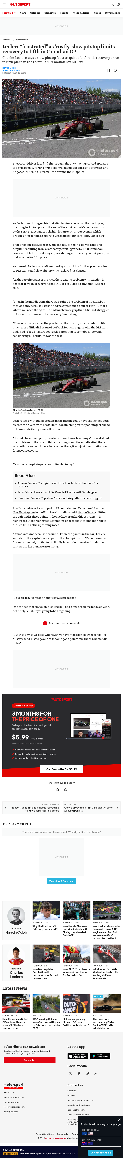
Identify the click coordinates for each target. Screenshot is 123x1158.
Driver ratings (112, 12)
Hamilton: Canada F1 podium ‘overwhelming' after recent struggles (60, 498)
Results (64, 12)
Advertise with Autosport (80, 1105)
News (23, 12)
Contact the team (76, 1110)
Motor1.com (9, 1092)
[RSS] (96, 1073)
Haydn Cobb (9, 68)
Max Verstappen (24, 512)
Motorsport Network (55, 1138)
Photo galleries (80, 12)
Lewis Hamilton (53, 425)
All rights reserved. (76, 1138)
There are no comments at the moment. (61, 832)
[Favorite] (109, 70)
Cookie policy (63, 1134)
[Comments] (116, 70)
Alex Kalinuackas (11, 70)
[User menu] (118, 4)
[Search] (112, 4)
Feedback (72, 1090)
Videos (97, 12)
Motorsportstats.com (14, 1107)
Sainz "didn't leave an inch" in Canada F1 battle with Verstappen (57, 492)
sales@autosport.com (78, 1114)
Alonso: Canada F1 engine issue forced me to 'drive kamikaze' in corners (58, 485)
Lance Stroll (98, 235)
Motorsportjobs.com (14, 1097)
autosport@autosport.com (81, 1100)
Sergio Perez (86, 512)
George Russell (41, 429)
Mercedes (19, 425)
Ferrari (23, 163)
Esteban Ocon (47, 172)
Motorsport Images (40, 413)
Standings (50, 12)
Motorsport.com (12, 1102)
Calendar (35, 12)
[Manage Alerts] (65, 790)
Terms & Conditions (45, 1134)
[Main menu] (4, 4)
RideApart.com (11, 1111)
